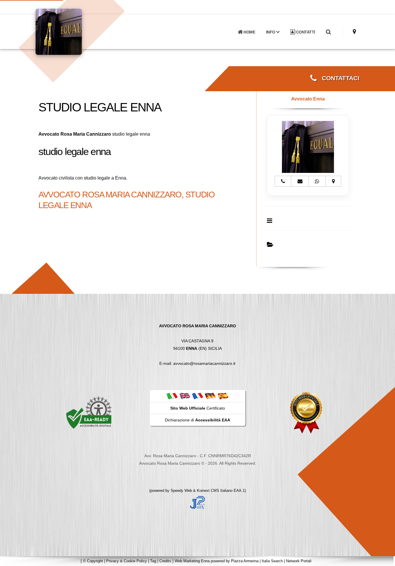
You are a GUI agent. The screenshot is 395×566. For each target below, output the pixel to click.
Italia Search (272, 561)
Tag (153, 561)
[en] (185, 395)
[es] (223, 395)
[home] (74, 31)
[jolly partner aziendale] (197, 502)
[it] (172, 395)
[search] (328, 32)
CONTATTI (305, 32)
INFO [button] (271, 32)
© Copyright (93, 561)
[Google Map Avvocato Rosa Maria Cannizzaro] (354, 31)
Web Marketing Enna (192, 561)
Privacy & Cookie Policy (126, 561)
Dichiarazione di (197, 420)
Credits (165, 561)
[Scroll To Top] (385, 559)
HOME (249, 32)
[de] (210, 395)
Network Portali (298, 561)
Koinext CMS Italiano (215, 490)
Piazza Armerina (245, 561)
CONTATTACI (338, 78)
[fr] (197, 395)
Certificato (197, 408)
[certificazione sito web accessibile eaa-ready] (89, 412)
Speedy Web (181, 490)
